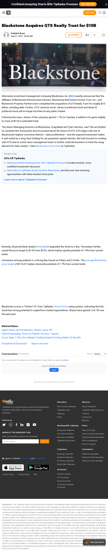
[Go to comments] (103, 35)
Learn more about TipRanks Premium (25, 179)
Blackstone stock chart (48, 146)
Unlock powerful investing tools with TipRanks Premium (37, 162)
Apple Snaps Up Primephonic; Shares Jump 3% (27, 330)
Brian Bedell (43, 246)
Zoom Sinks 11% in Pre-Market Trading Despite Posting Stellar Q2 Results (41, 337)
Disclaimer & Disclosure (14, 343)
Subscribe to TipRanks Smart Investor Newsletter (33, 170)
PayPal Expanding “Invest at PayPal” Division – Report (30, 333)
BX (71, 96)
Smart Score (61, 306)
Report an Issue (40, 343)
